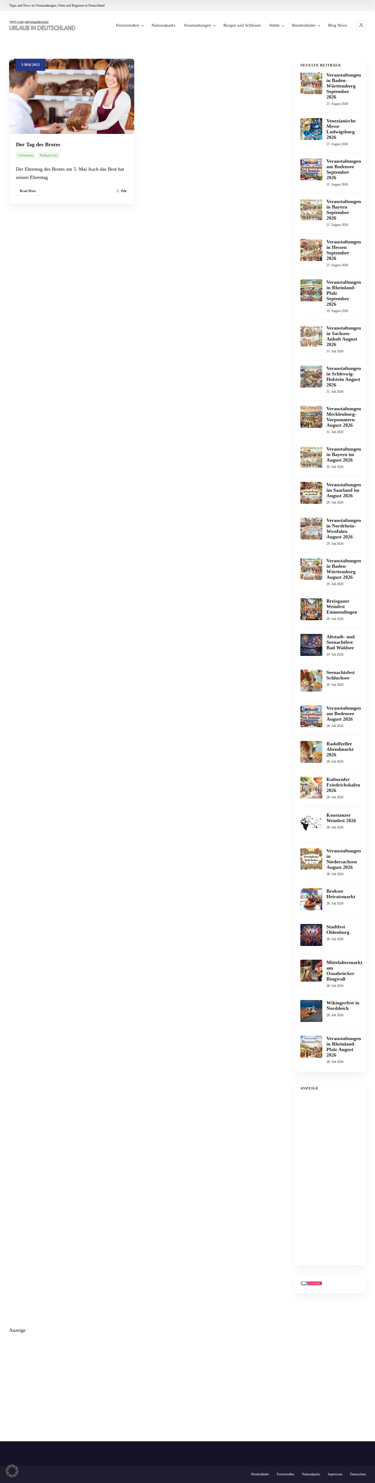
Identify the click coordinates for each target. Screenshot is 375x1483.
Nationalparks (163, 25)
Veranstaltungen (197, 25)
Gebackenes (25, 155)
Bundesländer (304, 25)
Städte (274, 25)
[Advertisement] (330, 1177)
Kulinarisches (49, 155)
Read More (28, 191)
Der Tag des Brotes (38, 144)
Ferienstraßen (127, 25)
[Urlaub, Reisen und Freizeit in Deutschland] (42, 25)
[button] (361, 25)
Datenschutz (358, 1474)
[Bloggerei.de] (311, 1284)
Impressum (335, 1474)
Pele (124, 191)
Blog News (337, 25)
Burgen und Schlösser (242, 25)
